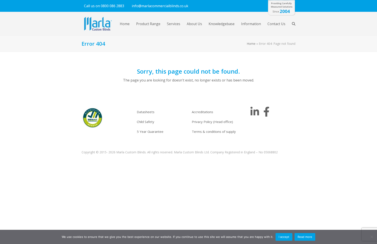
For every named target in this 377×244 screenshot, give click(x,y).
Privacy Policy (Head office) (212, 121)
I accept (284, 237)
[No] (371, 237)
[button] (294, 23)
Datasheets (145, 112)
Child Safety (145, 121)
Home (251, 44)
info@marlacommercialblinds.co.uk (160, 5)
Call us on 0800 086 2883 (104, 5)
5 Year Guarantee (150, 131)
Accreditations (202, 112)
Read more (305, 237)
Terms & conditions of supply (214, 131)
